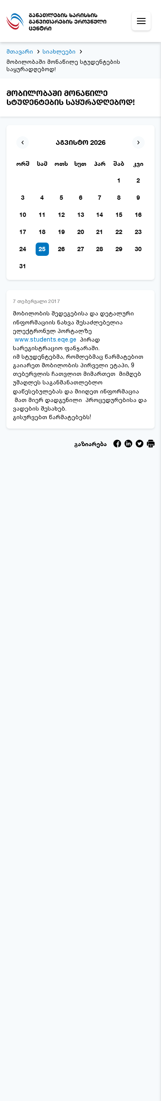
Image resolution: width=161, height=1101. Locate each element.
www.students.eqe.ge (45, 339)
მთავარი (19, 51)
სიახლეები (59, 51)
